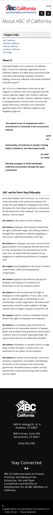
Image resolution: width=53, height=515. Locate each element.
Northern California (11, 43)
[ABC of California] (20, 9)
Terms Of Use (10, 512)
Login (48, 6)
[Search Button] (41, 13)
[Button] (48, 13)
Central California (10, 46)
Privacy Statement (28, 512)
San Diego (7, 52)
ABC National (9, 40)
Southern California (11, 49)
